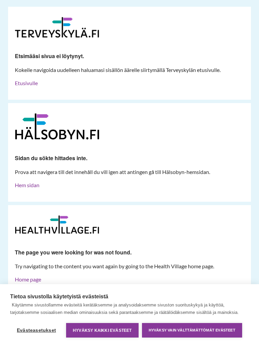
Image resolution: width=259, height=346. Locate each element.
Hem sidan (27, 185)
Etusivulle (26, 83)
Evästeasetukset (36, 330)
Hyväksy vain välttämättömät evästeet (192, 330)
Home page (28, 279)
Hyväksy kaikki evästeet (102, 330)
